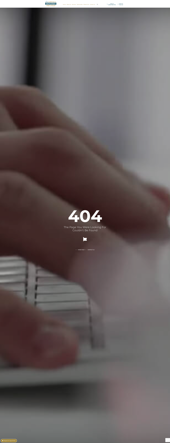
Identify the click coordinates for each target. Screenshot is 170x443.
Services (74, 4)
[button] (97, 4)
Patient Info (86, 4)
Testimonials (80, 4)
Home (64, 4)
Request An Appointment (10, 440)
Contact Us (92, 4)
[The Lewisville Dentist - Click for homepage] (50, 4)
